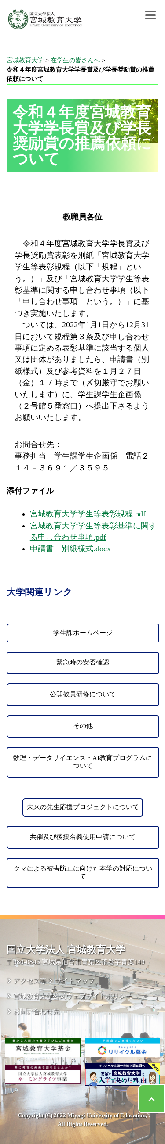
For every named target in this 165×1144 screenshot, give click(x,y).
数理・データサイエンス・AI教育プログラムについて (82, 761)
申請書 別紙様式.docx (70, 548)
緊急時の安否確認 (82, 662)
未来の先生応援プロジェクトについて (83, 806)
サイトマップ (74, 980)
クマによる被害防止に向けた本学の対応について (83, 872)
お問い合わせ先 (36, 1011)
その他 (83, 725)
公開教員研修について (83, 694)
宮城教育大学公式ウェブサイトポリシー (72, 996)
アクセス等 (29, 980)
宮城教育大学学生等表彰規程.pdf (88, 513)
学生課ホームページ (83, 632)
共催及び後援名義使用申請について (83, 836)
